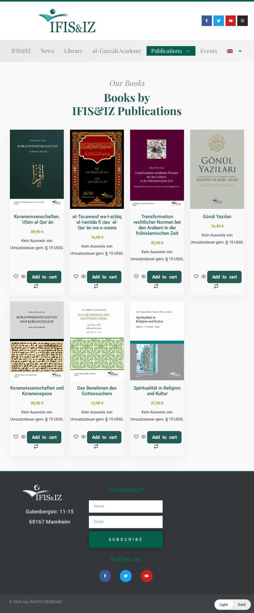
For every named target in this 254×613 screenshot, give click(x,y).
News (47, 50)
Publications (166, 50)
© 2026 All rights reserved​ (35, 602)
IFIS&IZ (21, 50)
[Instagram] (242, 20)
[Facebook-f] (207, 20)
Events (208, 50)
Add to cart (44, 277)
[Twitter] (218, 20)
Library (73, 50)
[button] (232, 604)
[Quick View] (23, 277)
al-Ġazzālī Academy (117, 50)
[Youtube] (231, 20)
